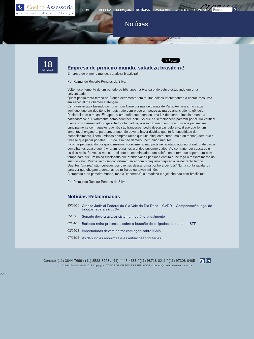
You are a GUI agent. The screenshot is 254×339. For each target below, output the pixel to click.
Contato (201, 10)
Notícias (143, 10)
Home (87, 10)
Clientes (182, 10)
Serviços (123, 10)
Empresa (103, 10)
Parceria (162, 10)
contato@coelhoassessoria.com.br (172, 265)
